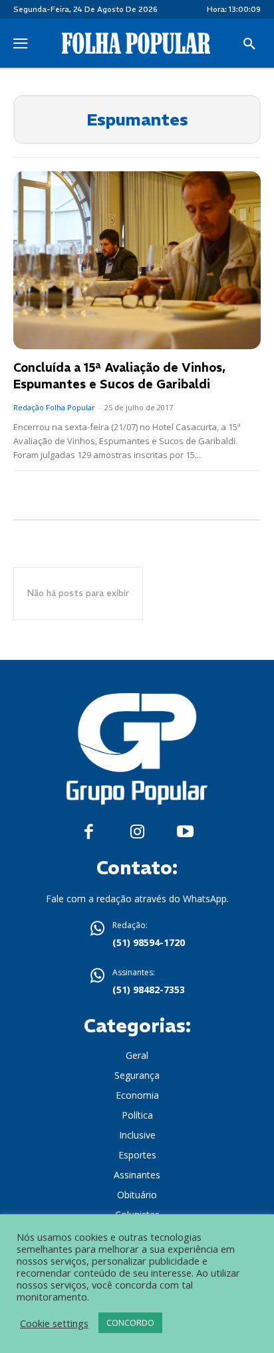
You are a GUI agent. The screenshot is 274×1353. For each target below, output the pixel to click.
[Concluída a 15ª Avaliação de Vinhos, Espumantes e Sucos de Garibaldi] (137, 260)
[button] (249, 44)
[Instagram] (137, 832)
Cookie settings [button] (54, 1323)
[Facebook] (89, 832)
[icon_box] (137, 935)
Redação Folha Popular (54, 407)
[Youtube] (185, 832)
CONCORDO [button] (130, 1322)
